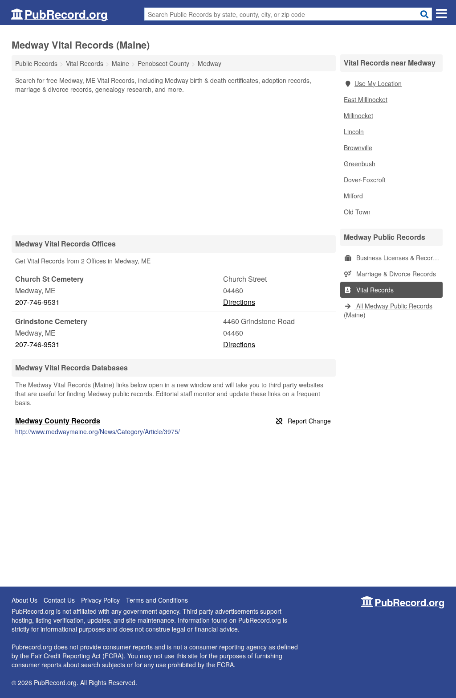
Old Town (357, 211)
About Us (24, 599)
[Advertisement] (174, 164)
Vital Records (374, 289)
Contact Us (59, 599)
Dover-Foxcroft (365, 179)
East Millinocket (365, 99)
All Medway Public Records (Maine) (388, 310)
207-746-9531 (37, 302)
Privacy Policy (100, 599)
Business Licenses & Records (397, 257)
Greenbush (359, 163)
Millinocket (358, 115)
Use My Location (378, 83)
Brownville (358, 147)
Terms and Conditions (157, 599)
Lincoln (354, 131)
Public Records (36, 63)
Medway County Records (57, 420)
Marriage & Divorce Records (395, 273)
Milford (353, 195)
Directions (239, 302)
